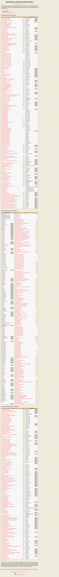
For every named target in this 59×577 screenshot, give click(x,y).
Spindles (3, 170)
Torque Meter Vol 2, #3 (17, 217)
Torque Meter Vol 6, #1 (17, 218)
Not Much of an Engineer (5, 152)
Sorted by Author (5, 11)
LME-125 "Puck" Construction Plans (6, 99)
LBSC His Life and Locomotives (6, 98)
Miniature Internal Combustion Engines (7, 469)
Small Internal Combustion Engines (19, 392)
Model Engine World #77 (18, 321)
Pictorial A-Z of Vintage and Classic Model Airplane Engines (9, 533)
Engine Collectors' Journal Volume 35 (6, 63)
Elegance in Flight (17, 248)
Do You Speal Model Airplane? (5, 50)
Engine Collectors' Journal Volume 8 (19, 254)
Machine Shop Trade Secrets (18, 291)
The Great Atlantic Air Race (5, 178)
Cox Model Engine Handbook (18, 267)
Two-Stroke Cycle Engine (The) (5, 193)
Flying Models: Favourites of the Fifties (6, 74)
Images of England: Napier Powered (6, 92)
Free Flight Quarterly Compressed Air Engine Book (8, 79)
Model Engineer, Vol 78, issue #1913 (6, 129)
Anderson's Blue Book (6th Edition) (6, 26)
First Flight (3, 73)
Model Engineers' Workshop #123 (6, 140)
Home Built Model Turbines (18, 361)
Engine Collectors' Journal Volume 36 (19, 265)
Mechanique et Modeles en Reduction (6, 106)
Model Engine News (25, 5)
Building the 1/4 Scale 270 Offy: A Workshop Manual (8, 33)
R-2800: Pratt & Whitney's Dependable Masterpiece (21, 396)
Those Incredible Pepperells (18, 343)
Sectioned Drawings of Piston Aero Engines (7, 166)
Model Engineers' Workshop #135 (6, 142)
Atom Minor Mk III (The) (5, 521)
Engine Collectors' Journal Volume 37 (19, 266)
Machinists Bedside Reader (5, 104)
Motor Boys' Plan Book (17, 213)
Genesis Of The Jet (4, 81)
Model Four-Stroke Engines (5, 146)
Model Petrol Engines (4, 148)
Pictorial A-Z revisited (4, 158)
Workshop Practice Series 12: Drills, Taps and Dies (8, 198)
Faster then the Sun (4, 69)
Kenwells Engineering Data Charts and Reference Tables (22, 402)
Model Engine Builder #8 (18, 348)
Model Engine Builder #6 (5, 111)
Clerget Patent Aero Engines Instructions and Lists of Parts (9, 38)
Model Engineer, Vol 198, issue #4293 (6, 128)
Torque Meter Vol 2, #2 (4, 188)
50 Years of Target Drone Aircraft (6, 19)
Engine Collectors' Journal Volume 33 (6, 62)
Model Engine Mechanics (5, 123)
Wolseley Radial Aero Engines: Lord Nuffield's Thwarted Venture (10, 445)
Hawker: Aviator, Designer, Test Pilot (6, 86)
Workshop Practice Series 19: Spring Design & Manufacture (22, 236)
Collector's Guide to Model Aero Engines (7, 39)
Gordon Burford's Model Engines (19, 271)
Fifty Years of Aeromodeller (18, 368)
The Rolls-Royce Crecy (17, 325)
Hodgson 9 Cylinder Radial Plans (6, 87)
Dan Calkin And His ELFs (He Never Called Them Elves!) (9, 43)
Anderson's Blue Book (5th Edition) (6, 25)
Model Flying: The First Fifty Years (6, 501)
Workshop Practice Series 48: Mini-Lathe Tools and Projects (9, 204)
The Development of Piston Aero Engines (7, 176)
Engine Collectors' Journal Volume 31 (19, 260)
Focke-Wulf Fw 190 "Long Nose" (6, 75)
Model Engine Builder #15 (5, 118)
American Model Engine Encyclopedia (6, 446)
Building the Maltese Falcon (5, 522)
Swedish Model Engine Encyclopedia (6, 172)
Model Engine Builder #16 (18, 354)
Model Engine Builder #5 (5, 110)
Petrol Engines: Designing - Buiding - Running (20, 313)
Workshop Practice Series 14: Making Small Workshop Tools (9, 199)
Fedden (3, 458)
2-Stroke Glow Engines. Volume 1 (19, 283)
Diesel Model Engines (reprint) (5, 49)
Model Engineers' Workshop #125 (6, 141)
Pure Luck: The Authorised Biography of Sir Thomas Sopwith (9, 160)
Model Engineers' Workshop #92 (6, 134)
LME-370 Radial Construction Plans (6, 100)
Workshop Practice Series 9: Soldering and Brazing (8, 206)
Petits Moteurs (3, 154)
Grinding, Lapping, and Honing (18, 390)
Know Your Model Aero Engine (18, 386)
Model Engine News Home (20, 574)
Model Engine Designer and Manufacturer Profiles (8, 122)
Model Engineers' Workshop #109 (19, 332)
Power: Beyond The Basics (5, 159)
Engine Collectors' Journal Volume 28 (6, 56)
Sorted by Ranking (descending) (8, 12)
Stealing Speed (3, 171)
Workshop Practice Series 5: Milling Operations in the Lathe (9, 205)
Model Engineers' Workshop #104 (6, 136)
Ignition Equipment (4, 91)
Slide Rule (16, 336)
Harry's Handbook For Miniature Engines (7, 85)
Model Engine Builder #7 (5, 112)
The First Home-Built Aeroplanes (6, 177)
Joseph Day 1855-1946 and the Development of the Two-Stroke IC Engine (11, 546)
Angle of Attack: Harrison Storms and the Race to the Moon (9, 27)
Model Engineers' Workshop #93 (6, 135)
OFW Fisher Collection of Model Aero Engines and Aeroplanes (9, 153)
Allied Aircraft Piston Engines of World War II (7, 20)
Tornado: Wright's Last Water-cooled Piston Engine (8, 186)
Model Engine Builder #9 (18, 349)
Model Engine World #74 (5, 124)
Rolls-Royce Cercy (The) (5, 165)
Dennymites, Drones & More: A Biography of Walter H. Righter (9, 44)
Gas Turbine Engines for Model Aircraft (6, 80)
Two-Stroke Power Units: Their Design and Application (8, 194)
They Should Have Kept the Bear (19, 230)
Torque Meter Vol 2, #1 (4, 187)
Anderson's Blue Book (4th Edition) (19, 219)
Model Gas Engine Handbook (5, 147)
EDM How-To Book (4, 51)
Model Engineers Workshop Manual (6, 130)
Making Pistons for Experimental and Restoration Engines (9, 105)
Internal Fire (3, 93)
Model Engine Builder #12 (5, 116)
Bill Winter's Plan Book (4, 32)
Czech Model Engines (17, 309)
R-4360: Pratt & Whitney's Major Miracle (6, 164)
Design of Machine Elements (18, 374)
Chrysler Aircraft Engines (5, 37)
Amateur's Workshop (4, 21)
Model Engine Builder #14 (5, 117)
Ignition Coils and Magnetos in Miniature (20, 366)
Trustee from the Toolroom (5, 192)
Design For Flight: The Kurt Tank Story (6, 45)
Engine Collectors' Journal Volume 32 (6, 61)
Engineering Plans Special (5, 67)
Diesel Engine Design (17, 385)
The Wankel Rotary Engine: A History (6, 182)
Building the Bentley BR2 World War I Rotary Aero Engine (22, 223)
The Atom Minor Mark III (5, 511)
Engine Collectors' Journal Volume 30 (19, 259)
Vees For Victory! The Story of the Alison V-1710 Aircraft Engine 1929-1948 (24, 398)
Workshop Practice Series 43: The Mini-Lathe (20, 278)
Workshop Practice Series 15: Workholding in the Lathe (8, 200)
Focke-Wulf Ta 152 (17, 296)
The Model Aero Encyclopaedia (18, 319)
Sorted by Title (5, 10)
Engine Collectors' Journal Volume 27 (6, 55)
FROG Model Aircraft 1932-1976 (5, 68)
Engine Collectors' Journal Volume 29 (6, 57)
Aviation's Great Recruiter (5, 31)
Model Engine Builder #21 (18, 355)
